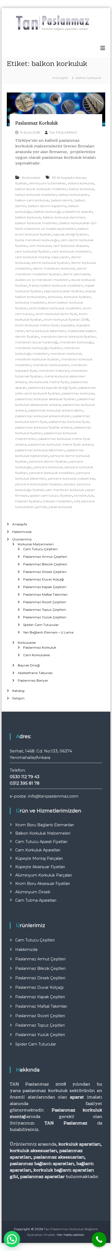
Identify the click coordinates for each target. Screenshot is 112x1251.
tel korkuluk (84, 495)
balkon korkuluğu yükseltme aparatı (63, 212)
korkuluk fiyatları (77, 297)
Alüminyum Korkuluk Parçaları (43, 875)
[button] (12, 1239)
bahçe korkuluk (81, 189)
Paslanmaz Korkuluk (36, 123)
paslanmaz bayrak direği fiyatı (52, 388)
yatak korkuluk (60, 507)
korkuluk (55, 297)
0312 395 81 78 (24, 783)
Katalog (18, 691)
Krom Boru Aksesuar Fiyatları (42, 883)
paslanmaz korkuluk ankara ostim (55, 410)
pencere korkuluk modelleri (51, 473)
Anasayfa (19, 524)
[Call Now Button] (99, 1239)
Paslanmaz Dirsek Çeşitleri (45, 572)
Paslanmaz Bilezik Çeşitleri (45, 564)
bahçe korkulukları (74, 195)
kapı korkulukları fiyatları (63, 291)
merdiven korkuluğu (77, 342)
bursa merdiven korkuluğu (37, 240)
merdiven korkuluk (66, 353)
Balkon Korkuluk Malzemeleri (42, 833)
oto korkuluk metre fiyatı (48, 382)
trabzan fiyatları (28, 501)
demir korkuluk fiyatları (50, 263)
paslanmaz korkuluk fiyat (69, 422)
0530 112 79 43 (24, 776)
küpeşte (67, 325)
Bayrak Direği (29, 665)
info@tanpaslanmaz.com (52, 796)
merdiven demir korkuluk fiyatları (68, 336)
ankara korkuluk (81, 183)
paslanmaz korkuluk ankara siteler (43, 416)
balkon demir (62, 200)
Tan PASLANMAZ (63, 132)
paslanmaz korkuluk (78, 393)
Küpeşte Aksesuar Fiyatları (40, 866)
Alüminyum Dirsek (32, 892)
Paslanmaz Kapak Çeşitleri (44, 587)
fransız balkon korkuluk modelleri (56, 285)
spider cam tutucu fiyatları (51, 495)
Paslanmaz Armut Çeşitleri (45, 557)
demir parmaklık (76, 274)
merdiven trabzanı (54, 371)
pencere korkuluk (48, 467)
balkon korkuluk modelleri (36, 223)
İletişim (18, 698)
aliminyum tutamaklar (47, 183)
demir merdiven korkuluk (54, 268)
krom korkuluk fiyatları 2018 (66, 319)
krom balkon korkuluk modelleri (55, 308)
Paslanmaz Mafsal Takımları (45, 594)
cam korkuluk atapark (70, 246)
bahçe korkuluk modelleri (36, 195)
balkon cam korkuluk (32, 200)
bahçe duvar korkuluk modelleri (41, 189)
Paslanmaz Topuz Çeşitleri (44, 610)
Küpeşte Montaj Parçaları (39, 858)
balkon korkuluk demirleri (64, 217)
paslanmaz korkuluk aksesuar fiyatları (45, 399)
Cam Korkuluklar (36, 655)
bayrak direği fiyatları (71, 234)
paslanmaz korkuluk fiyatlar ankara (43, 427)
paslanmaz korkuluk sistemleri (39, 450)
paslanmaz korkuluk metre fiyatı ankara (60, 444)
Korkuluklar (31, 177)
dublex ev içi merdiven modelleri (42, 280)
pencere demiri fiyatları (48, 461)
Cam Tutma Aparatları (35, 900)
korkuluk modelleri (30, 302)
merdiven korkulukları (51, 365)
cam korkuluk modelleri (71, 251)
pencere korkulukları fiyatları (38, 484)
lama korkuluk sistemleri (46, 331)
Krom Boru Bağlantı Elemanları (44, 824)
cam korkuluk (40, 246)
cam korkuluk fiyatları (32, 251)
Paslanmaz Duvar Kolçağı (43, 579)
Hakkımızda (22, 532)
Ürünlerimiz (22, 539)
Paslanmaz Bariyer (33, 680)
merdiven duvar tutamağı (36, 342)
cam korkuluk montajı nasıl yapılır (42, 257)
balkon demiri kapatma (47, 206)
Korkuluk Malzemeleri (36, 544)
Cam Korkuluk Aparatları (37, 850)
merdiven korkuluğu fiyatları (38, 348)
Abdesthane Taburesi (35, 673)
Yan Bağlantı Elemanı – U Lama (48, 632)
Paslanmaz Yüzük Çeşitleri (44, 617)
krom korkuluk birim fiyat (56, 314)
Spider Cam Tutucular (41, 625)
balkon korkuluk (28, 217)
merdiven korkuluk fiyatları (37, 359)
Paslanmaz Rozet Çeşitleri (44, 602)
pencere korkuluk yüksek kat (71, 478)
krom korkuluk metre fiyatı (37, 325)
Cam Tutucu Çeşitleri (40, 549)
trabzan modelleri (57, 501)
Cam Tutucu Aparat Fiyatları (41, 841)
